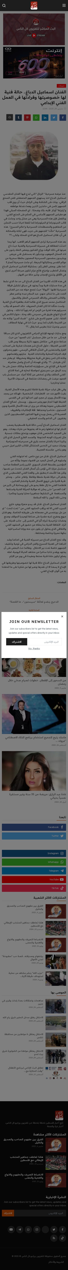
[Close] (62, 616)
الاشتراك (17, 641)
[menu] (64, 5)
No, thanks (34, 648)
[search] (4, 5)
